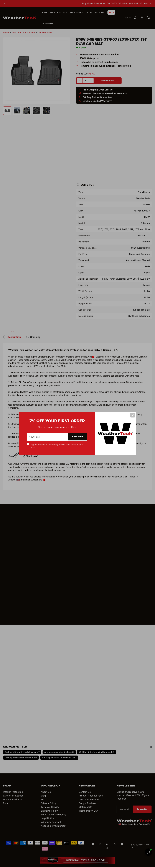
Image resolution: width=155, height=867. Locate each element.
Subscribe (77, 436)
